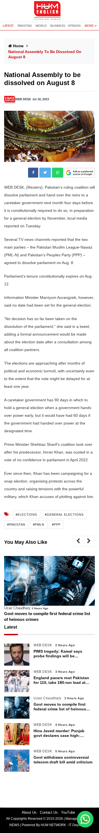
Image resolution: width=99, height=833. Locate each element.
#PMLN (38, 524)
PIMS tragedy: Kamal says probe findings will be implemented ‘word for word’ (60, 653)
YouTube (68, 812)
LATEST (8, 25)
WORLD (41, 25)
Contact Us (49, 812)
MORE (89, 25)
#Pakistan (16, 524)
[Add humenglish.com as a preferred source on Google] (79, 173)
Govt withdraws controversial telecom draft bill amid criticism (63, 759)
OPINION (74, 25)
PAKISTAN (25, 25)
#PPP (56, 524)
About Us (29, 812)
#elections (26, 514)
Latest (10, 627)
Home (18, 46)
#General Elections (64, 514)
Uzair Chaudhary (17, 608)
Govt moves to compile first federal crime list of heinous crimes (47, 616)
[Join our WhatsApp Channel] (85, 819)
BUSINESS (57, 25)
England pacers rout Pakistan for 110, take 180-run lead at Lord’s (61, 680)
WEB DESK (23, 99)
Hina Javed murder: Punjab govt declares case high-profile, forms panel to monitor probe (62, 733)
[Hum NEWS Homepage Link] (49, 10)
